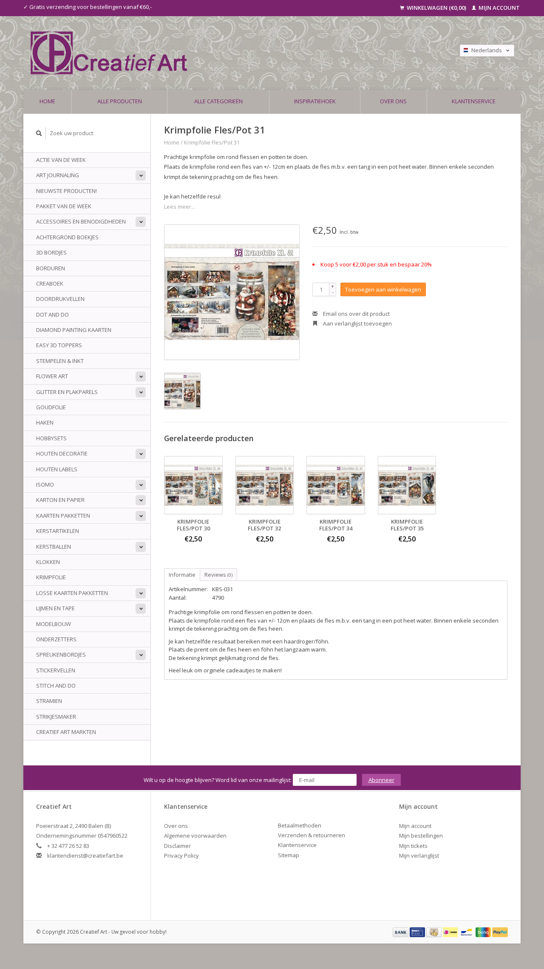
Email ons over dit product (356, 313)
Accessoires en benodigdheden (81, 221)
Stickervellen (55, 670)
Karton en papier (60, 500)
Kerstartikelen (57, 531)
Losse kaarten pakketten (72, 593)
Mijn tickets (413, 846)
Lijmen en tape (55, 608)
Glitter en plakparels (67, 392)
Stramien (49, 701)
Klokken (48, 562)
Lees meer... (179, 206)
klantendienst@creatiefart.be (85, 855)
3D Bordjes (51, 252)
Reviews (218, 574)
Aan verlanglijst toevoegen (357, 323)
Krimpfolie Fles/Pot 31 (212, 142)
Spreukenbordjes (61, 654)
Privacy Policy (181, 855)
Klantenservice (474, 101)
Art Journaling (57, 175)
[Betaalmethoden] (401, 931)
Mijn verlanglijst (419, 855)
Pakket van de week (63, 206)
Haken (45, 422)
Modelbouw (53, 624)
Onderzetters (56, 639)
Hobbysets (51, 438)
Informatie (182, 574)
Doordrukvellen (60, 299)
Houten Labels (56, 469)
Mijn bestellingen (421, 835)
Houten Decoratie (62, 453)
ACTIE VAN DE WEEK (61, 160)
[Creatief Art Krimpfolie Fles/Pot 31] (231, 292)
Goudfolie (51, 407)
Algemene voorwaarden (195, 835)
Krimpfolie (51, 577)
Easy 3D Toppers (59, 345)
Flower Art (52, 376)
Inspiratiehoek (315, 101)
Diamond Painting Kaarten (73, 330)
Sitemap (288, 855)
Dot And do (52, 314)
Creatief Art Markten (66, 732)
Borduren (50, 268)
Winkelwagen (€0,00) (436, 7)
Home (47, 101)
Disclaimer (177, 846)
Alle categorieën (218, 101)
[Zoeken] (39, 133)
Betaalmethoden (299, 825)
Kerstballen (53, 546)
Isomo (45, 484)
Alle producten (119, 101)
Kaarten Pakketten (63, 515)
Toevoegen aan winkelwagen (383, 289)
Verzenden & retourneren (311, 835)
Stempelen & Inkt (60, 361)
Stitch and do (56, 685)
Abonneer (381, 780)
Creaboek (49, 283)
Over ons (393, 101)
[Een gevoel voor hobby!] (205, 53)
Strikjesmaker (56, 716)
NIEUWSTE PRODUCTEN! (66, 191)
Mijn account (498, 7)
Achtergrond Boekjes (67, 237)
